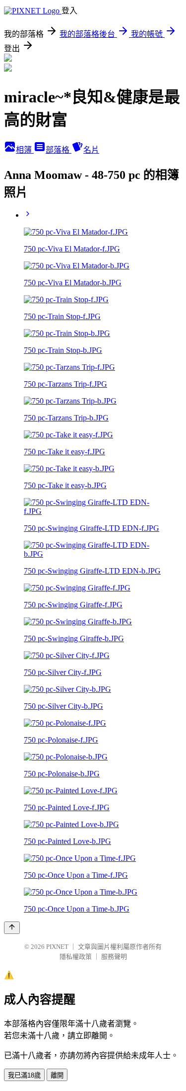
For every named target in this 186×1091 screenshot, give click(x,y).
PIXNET (57, 946)
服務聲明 (114, 956)
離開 (57, 1075)
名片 (91, 150)
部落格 (58, 150)
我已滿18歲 (24, 1075)
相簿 (25, 150)
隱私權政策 (76, 956)
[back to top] (12, 928)
